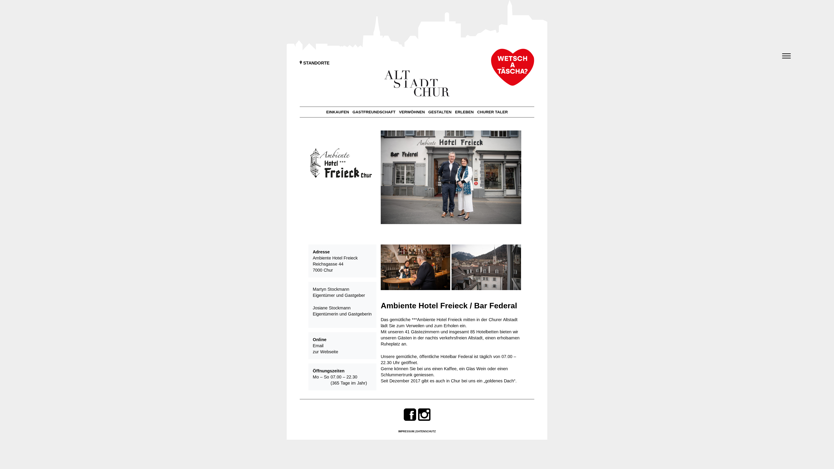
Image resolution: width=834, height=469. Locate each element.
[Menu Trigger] (786, 56)
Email (318, 345)
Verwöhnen (412, 112)
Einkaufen (337, 112)
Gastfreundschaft (373, 112)
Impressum (406, 431)
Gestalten (440, 112)
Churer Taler (492, 112)
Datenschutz (426, 431)
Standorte (315, 63)
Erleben (464, 112)
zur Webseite (325, 351)
